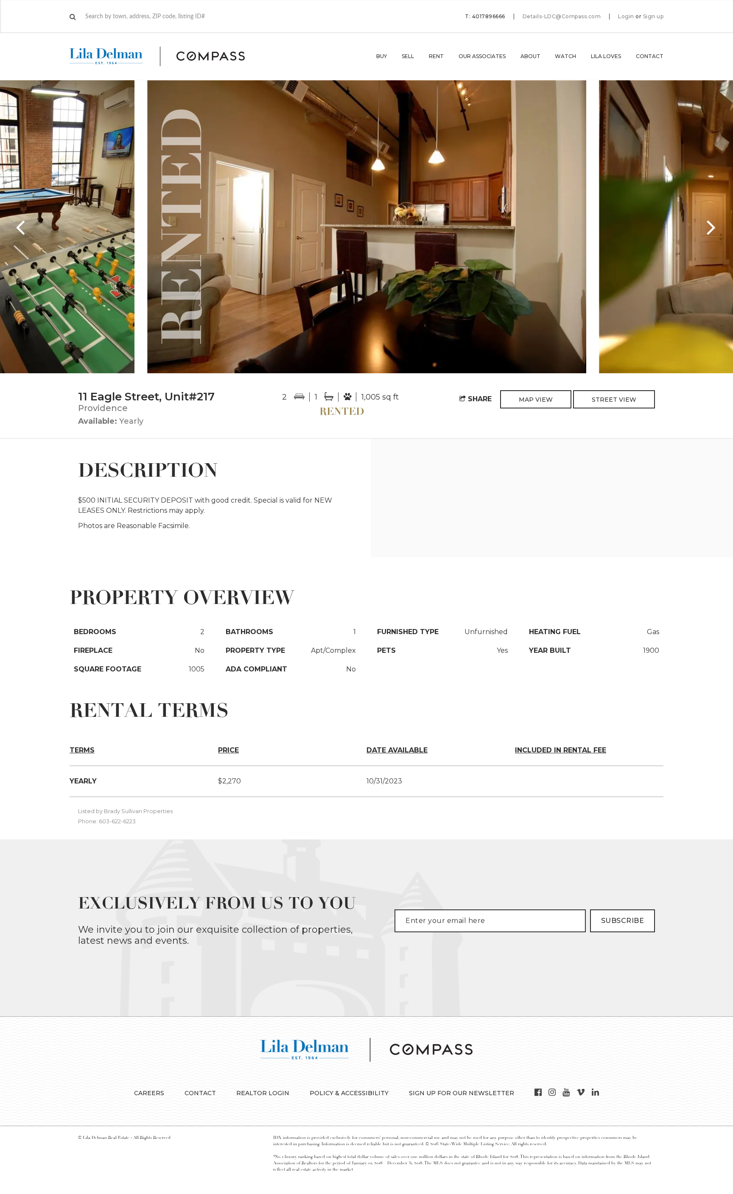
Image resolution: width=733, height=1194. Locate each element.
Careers (149, 1093)
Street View (614, 399)
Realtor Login (262, 1093)
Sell (408, 56)
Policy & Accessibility (349, 1093)
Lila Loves (606, 56)
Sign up (653, 17)
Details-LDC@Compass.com (562, 16)
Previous (21, 227)
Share (479, 399)
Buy (381, 56)
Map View (536, 399)
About (530, 56)
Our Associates (482, 56)
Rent (436, 56)
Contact (649, 56)
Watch (565, 56)
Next (712, 227)
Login (626, 17)
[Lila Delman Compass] (167, 56)
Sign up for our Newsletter (461, 1093)
